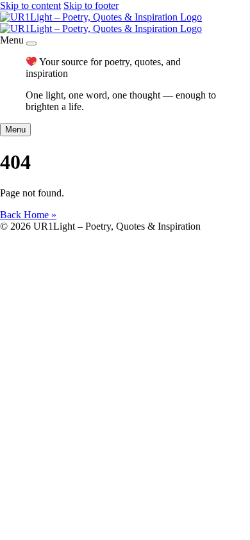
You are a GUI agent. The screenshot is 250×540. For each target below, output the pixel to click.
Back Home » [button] (28, 214)
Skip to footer (91, 5)
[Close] (31, 43)
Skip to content (30, 5)
